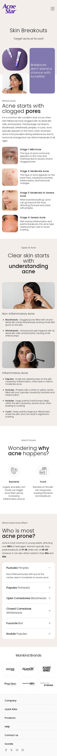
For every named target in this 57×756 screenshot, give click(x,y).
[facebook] (6, 750)
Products (10, 718)
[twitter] (11, 750)
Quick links (11, 709)
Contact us (11, 735)
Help (7, 726)
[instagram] (22, 750)
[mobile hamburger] (52, 9)
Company (10, 700)
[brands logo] (10, 669)
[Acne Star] (10, 12)
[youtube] (17, 750)
